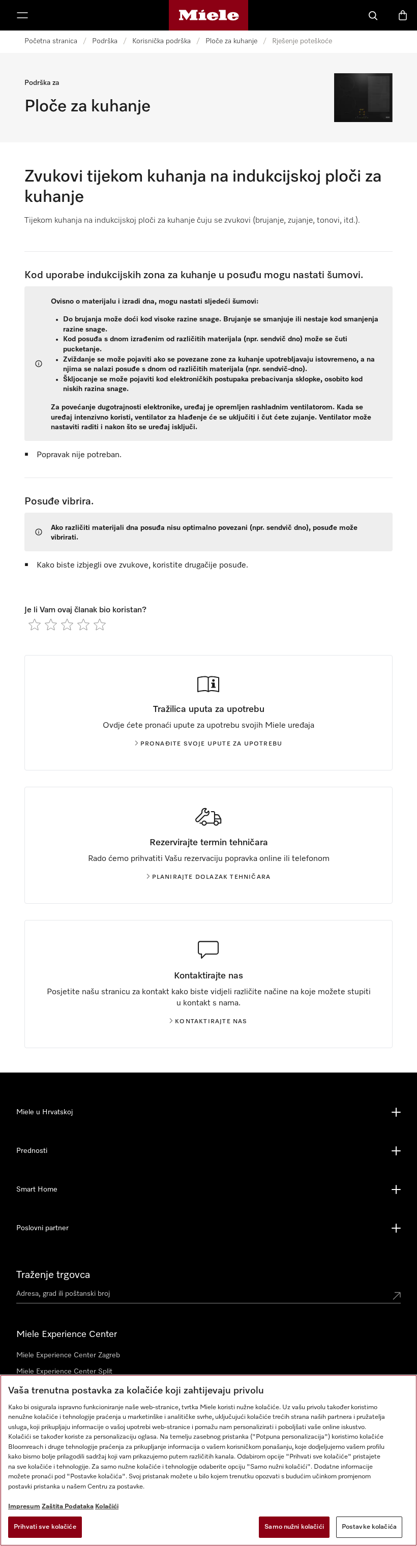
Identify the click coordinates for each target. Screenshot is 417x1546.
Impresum (24, 1506)
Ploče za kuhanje (231, 41)
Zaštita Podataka (68, 1506)
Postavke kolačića (369, 1527)
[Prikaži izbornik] (22, 15)
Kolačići (106, 1506)
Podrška (104, 41)
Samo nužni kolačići (293, 1527)
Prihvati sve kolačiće (45, 1527)
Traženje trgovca (53, 1275)
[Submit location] (397, 1296)
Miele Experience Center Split (64, 1371)
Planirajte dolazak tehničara (211, 877)
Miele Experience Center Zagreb (68, 1355)
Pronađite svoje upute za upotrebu (211, 744)
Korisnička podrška (161, 41)
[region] (208, 1460)
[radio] (34, 624)
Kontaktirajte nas (211, 1022)
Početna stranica (50, 41)
